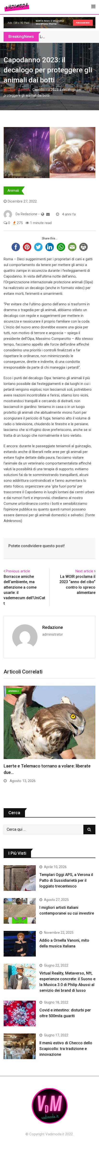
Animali (24, 90)
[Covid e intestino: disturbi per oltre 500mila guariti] (20, 1013)
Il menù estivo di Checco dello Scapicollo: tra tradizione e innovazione (65, 1049)
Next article (84, 571)
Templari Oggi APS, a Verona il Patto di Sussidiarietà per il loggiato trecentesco (66, 880)
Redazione (52, 627)
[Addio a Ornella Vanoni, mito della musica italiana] (20, 944)
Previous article (18, 571)
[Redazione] (48, 214)
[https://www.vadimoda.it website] (43, 214)
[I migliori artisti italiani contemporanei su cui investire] (20, 911)
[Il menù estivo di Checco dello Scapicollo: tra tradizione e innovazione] (20, 1046)
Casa (11, 90)
